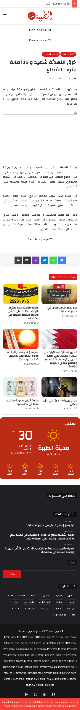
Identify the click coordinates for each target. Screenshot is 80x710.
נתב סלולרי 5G (40, 649)
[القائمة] (5, 17)
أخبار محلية (68, 54)
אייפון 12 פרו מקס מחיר (21, 661)
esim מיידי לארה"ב (48, 667)
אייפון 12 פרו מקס (42, 661)
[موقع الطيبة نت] (40, 15)
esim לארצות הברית (13, 667)
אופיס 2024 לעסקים (35, 679)
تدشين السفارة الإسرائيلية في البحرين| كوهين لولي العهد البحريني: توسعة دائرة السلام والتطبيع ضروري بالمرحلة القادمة (60, 359)
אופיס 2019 (40, 637)
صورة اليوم (45, 608)
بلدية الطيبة (44, 602)
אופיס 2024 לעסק (34, 685)
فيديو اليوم (29, 608)
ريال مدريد (70, 608)
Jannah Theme (9, 702)
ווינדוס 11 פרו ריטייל (57, 649)
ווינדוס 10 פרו (35, 643)
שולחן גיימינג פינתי (53, 655)
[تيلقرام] (44, 260)
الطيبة (22, 596)
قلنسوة (15, 608)
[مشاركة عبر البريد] (27, 260)
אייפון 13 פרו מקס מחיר (14, 655)
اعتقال (46, 596)
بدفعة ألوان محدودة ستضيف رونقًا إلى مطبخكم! (22, 402)
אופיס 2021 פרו (25, 637)
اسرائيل (71, 596)
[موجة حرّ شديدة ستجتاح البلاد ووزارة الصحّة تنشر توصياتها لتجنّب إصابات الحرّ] (21, 339)
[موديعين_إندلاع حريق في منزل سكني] (59, 387)
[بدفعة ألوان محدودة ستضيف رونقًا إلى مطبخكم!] (21, 387)
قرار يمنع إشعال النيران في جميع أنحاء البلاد (62, 309)
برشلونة (59, 602)
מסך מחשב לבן (35, 673)
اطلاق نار (59, 596)
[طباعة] (18, 260)
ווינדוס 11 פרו (21, 643)
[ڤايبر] (35, 260)
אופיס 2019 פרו (55, 637)
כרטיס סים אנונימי (24, 649)
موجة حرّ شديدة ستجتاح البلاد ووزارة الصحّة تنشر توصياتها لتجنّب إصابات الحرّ (22, 356)
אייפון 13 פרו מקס (34, 655)
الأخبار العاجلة (51, 54)
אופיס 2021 (11, 637)
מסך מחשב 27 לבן (18, 673)
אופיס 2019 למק (51, 643)
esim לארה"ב (31, 667)
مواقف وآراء (60, 615)
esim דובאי (70, 673)
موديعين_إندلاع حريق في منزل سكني (60, 402)
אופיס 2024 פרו (54, 679)
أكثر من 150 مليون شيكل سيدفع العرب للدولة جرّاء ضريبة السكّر (38, 3)
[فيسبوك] (62, 260)
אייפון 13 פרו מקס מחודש (63, 661)
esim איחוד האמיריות (54, 673)
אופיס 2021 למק (68, 643)
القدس (71, 602)
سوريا (58, 608)
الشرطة (34, 596)
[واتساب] (53, 260)
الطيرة (11, 596)
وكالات (69, 78)
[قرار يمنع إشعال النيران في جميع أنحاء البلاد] (59, 294)
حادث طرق (29, 602)
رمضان (15, 602)
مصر (73, 615)
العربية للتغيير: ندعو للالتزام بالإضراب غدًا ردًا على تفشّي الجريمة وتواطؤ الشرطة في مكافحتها (23, 313)
